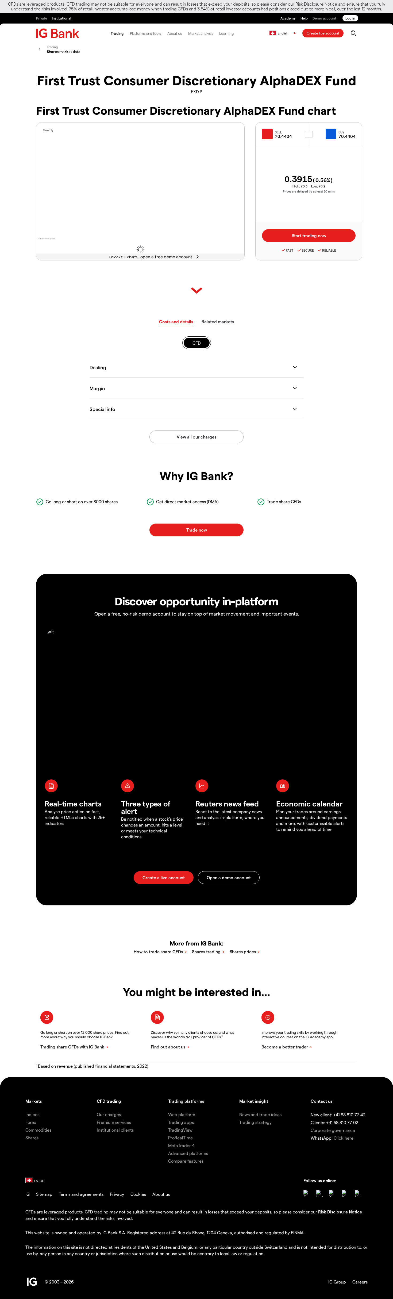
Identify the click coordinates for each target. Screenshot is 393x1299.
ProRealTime (180, 1137)
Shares (31, 1137)
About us (174, 33)
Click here (343, 1137)
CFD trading (109, 1101)
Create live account (323, 33)
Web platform (181, 1114)
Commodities (38, 1129)
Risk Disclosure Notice (340, 1211)
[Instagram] (319, 1193)
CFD (196, 342)
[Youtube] (345, 1193)
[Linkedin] (358, 1193)
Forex (30, 1122)
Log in (350, 18)
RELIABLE (329, 250)
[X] (332, 1193)
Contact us (321, 1101)
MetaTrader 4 (181, 1145)
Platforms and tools (145, 33)
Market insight (253, 1101)
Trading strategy (255, 1122)
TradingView (180, 1129)
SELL (278, 132)
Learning (226, 33)
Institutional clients (115, 1129)
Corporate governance (333, 1130)
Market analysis (200, 33)
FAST (289, 250)
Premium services (114, 1122)
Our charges (109, 1114)
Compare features (185, 1160)
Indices (32, 1114)
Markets (33, 1101)
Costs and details (176, 321)
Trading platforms (186, 1101)
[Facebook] (306, 1193)
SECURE (308, 250)
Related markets (218, 321)
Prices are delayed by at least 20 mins (309, 191)
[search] (353, 33)
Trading (117, 33)
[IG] (57, 33)
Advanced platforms (188, 1153)
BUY (341, 132)
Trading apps (181, 1122)
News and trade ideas (260, 1114)
